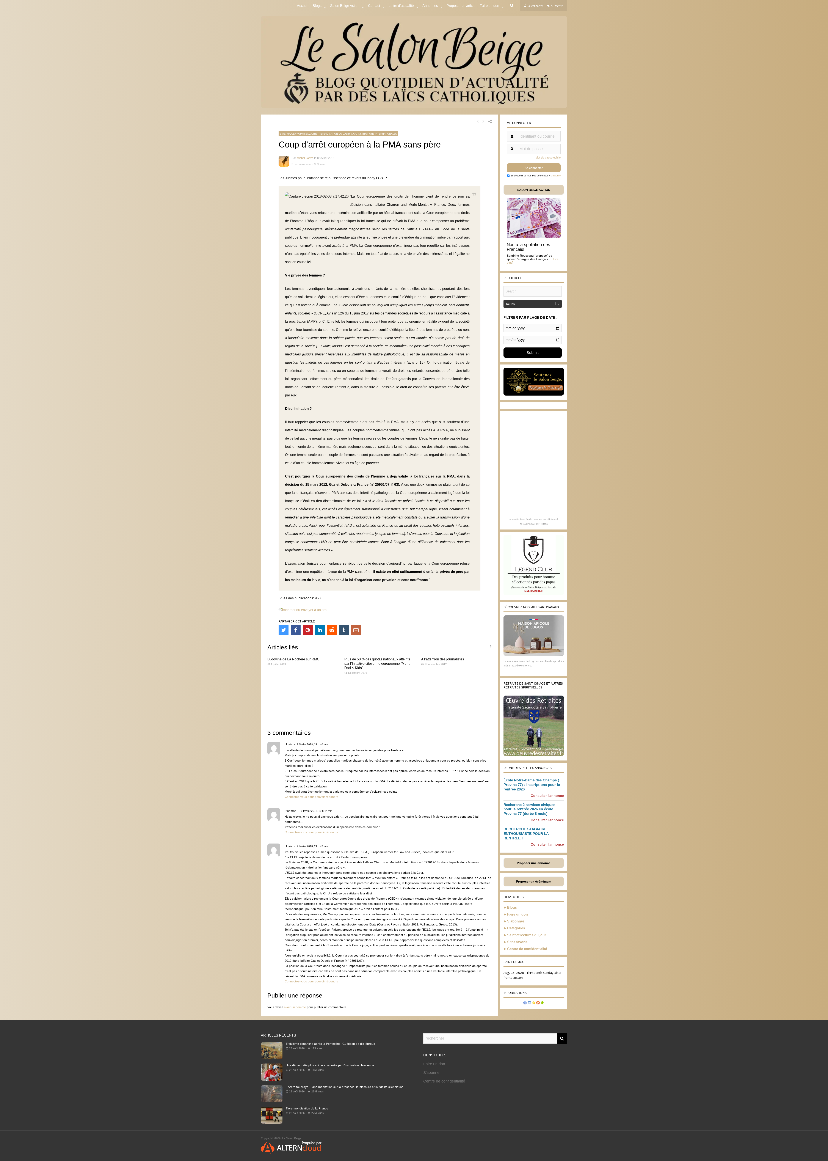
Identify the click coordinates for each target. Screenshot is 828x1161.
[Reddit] (332, 630)
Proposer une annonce (533, 863)
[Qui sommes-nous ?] (525, 1003)
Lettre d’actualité (401, 6)
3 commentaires (302, 164)
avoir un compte (295, 1007)
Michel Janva (305, 158)
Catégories (516, 928)
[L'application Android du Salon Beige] (542, 1003)
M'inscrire (555, 175)
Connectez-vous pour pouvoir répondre (311, 796)
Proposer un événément (533, 881)
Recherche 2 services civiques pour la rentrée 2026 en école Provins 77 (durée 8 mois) (529, 809)
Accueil (302, 6)
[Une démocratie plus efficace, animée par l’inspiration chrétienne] (271, 1079)
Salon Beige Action (344, 6)
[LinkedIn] (320, 630)
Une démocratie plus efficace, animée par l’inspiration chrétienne (330, 1065)
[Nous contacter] (529, 1003)
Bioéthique (287, 133)
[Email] (356, 630)
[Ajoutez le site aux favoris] (533, 1003)
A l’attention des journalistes (442, 659)
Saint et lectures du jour (526, 935)
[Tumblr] (344, 630)
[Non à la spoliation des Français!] (534, 237)
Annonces (430, 6)
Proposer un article (461, 6)
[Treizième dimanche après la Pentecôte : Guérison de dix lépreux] (271, 1058)
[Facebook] (296, 630)
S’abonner (515, 921)
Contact (374, 6)
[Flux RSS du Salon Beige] (538, 1003)
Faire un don (517, 914)
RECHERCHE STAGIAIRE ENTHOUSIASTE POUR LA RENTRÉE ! (526, 833)
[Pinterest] (308, 630)
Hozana (544, 524)
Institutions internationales (377, 133)
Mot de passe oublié (548, 157)
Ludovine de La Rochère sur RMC (293, 659)
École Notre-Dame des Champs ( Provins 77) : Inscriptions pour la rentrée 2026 (531, 784)
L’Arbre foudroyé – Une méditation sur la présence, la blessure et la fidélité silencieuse (344, 1087)
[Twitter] (284, 630)
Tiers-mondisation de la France (307, 1108)
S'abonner (432, 1072)
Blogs (317, 6)
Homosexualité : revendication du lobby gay (326, 133)
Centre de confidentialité (527, 949)
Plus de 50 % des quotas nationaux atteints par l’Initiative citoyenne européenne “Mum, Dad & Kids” (377, 663)
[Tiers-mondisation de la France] (271, 1122)
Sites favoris (517, 942)
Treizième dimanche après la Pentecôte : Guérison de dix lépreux (330, 1043)
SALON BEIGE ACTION (533, 190)
